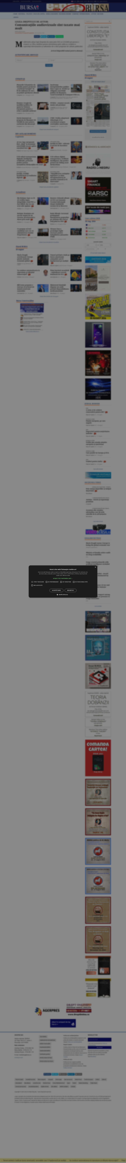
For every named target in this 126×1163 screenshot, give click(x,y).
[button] (63, 578)
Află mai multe (66, 575)
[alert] (63, 581)
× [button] (95, 567)
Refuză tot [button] (70, 590)
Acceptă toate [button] (56, 590)
